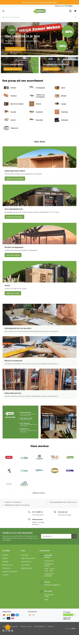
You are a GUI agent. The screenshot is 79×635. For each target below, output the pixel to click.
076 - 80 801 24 (37, 512)
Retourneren (6, 568)
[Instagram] (6, 630)
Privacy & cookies (26, 626)
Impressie (51, 626)
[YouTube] (9, 630)
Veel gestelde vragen (48, 595)
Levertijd (5, 575)
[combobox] (39, 17)
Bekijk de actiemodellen (15, 49)
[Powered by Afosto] (70, 628)
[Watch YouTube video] (58, 422)
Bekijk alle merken (39, 493)
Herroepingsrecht (39, 626)
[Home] (39, 11)
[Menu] (3, 11)
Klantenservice (37, 519)
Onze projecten (26, 561)
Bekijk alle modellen (51, 69)
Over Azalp (24, 555)
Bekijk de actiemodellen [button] (14, 179)
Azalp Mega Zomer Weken (48, 2)
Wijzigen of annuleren (9, 571)
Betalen (5, 558)
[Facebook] (3, 630)
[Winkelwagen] (75, 11)
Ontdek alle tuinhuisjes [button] (14, 217)
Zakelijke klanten (26, 568)
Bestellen (5, 555)
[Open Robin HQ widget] (7, 627)
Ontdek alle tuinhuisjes (13, 69)
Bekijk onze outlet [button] (12, 293)
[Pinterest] (12, 630)
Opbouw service (7, 565)
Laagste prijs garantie (28, 558)
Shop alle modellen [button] (13, 255)
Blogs (46, 599)
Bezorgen (5, 561)
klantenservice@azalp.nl (52, 585)
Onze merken (25, 565)
